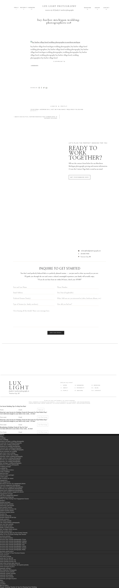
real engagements (5, 482)
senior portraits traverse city (8, 561)
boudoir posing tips (5, 515)
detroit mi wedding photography (9, 465)
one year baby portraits (6, 524)
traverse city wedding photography (10, 460)
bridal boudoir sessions (6, 504)
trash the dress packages (7, 475)
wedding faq (3, 468)
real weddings (4, 439)
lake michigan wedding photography (10, 463)
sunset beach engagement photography (11, 490)
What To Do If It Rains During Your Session (13, 534)
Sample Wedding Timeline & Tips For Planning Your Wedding (18, 587)
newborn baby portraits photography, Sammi (13, 548)
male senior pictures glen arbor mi (10, 563)
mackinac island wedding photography (11, 456)
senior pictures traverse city (8, 560)
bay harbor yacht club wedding (9, 454)
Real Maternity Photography (8, 570)
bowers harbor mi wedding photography (12, 449)
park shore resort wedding (7, 453)
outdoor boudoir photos (7, 510)
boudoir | (2, 500)
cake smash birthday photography (10, 522)
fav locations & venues (6, 478)
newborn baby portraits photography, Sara (12, 544)
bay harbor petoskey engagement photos (12, 492)
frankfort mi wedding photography (10, 446)
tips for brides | (4, 585)
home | (2, 436)
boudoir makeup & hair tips (8, 517)
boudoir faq (3, 514)
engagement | (4, 480)
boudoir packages (5, 502)
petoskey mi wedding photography (10, 461)
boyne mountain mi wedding (8, 451)
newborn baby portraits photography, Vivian (13, 539)
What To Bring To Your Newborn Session (12, 553)
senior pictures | (4, 555)
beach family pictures (6, 526)
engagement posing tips (7, 497)
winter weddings (5, 471)
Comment (34, 114)
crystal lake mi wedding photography (11, 443)
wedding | (3, 438)
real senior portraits (5, 556)
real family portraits (5, 521)
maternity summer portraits (8, 573)
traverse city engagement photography (11, 488)
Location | (3, 583)
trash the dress (4, 473)
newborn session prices (7, 551)
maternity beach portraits (7, 572)
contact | (2, 582)
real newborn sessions (6, 538)
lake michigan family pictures (8, 529)
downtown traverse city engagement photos (12, 483)
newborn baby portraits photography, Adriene (13, 541)
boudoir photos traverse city (8, 509)
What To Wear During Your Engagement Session (14, 499)
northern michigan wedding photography (12, 441)
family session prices (6, 531)
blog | (1, 580)
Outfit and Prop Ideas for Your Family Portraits (13, 532)
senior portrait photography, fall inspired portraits (14, 565)
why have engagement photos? (9, 495)
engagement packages (6, 493)
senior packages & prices (7, 566)
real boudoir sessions (6, 507)
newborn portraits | (5, 536)
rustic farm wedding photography (10, 444)
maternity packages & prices (8, 578)
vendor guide (4, 477)
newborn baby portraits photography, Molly (13, 549)
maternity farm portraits (7, 577)
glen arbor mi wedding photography (10, 458)
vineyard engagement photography (10, 485)
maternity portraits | (5, 568)
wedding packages (5, 466)
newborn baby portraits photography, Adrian (13, 546)
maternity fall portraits (6, 575)
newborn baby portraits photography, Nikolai (13, 543)
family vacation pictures (7, 527)
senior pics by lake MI (6, 558)
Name (33, 130)
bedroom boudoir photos (7, 512)
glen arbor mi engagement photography (11, 487)
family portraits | (4, 519)
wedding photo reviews (7, 470)
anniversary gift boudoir (7, 505)
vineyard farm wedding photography (10, 448)
